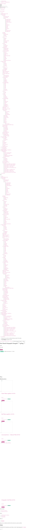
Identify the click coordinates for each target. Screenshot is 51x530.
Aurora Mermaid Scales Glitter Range (8, 124)
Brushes (5, 201)
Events (4, 66)
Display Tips (6, 49)
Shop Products (3, 14)
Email (1, 524)
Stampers (5, 36)
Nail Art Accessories (6, 51)
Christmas (5, 65)
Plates (5, 35)
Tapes (5, 54)
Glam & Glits (4, 162)
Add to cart (1, 349)
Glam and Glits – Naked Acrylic (8, 170)
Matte (7, 25)
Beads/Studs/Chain (7, 55)
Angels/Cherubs (8, 19)
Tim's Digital (24, 527)
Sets (6, 29)
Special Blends (5, 69)
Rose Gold (4, 70)
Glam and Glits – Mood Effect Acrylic (9, 169)
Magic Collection (5, 146)
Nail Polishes (6, 34)
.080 (5, 87)
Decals (4, 43)
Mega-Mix (5, 90)
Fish (6, 23)
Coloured (4, 140)
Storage (4, 32)
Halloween (6, 67)
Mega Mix (5, 81)
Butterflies (5, 106)
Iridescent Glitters (5, 77)
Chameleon (6, 127)
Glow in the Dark (5, 144)
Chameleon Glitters (5, 98)
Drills (5, 38)
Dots (5, 99)
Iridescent (7, 113)
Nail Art (4, 15)
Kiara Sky (5, 168)
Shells (5, 57)
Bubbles (5, 80)
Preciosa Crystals (5, 161)
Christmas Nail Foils (8, 22)
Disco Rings (6, 116)
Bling (5, 59)
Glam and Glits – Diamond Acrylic (9, 171)
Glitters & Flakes (3, 61)
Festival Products (3, 147)
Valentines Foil (8, 31)
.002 (5, 83)
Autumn (5, 228)
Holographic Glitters (6, 82)
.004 (5, 78)
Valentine (5, 68)
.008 (5, 85)
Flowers (5, 120)
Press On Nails (6, 50)
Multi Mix (5, 79)
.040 (5, 86)
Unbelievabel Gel (6, 156)
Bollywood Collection (6, 270)
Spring (5, 63)
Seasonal (4, 62)
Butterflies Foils (8, 21)
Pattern (7, 27)
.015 (5, 88)
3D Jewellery (6, 17)
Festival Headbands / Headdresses (6, 149)
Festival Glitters (5, 311)
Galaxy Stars (6, 101)
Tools (3, 37)
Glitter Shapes (5, 109)
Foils (5, 18)
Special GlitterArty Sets (4, 13)
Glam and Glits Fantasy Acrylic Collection (10, 172)
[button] (25, 174)
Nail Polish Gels (6, 16)
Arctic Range (6, 129)
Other (5, 122)
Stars (5, 100)
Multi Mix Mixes (6, 134)
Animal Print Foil (8, 20)
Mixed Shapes (8, 114)
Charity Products (5, 133)
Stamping (4, 33)
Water (5, 44)
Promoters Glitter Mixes (6, 73)
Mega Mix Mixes (6, 135)
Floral (7, 187)
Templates (5, 46)
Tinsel (5, 110)
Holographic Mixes (5, 297)
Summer (5, 64)
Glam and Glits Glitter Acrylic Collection (9, 163)
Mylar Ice (5, 130)
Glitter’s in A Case (5, 72)
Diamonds (5, 115)
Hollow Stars (8, 123)
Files (5, 39)
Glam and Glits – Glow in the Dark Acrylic (10, 167)
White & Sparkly (5, 125)
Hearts (5, 118)
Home (2, 12)
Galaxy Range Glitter (6, 132)
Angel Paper (6, 53)
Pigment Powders (3, 136)
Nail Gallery (3, 173)
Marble (7, 26)
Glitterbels (4, 151)
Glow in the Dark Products (6, 108)
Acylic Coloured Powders (7, 152)
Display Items (5, 47)
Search (1, 4)
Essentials (5, 42)
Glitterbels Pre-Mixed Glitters (8, 155)
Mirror (4, 141)
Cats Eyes (4, 143)
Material (5, 58)
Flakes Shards (6, 105)
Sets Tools (5, 41)
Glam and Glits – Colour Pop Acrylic (9, 165)
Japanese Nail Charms (7, 60)
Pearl (3, 74)
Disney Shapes (6, 117)
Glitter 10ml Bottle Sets (6, 71)
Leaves (5, 52)
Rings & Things (6, 48)
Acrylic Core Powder (7, 153)
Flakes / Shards (5, 126)
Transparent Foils (8, 30)
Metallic (4, 93)
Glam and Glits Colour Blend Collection (9, 164)
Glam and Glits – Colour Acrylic (8, 166)
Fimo (5, 56)
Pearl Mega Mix (6, 76)
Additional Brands (3, 150)
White (5, 138)
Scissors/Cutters (6, 40)
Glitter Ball (4, 107)
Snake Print (7, 28)
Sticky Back (6, 45)
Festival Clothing (3, 148)
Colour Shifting (5, 137)
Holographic (7, 24)
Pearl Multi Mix (6, 75)
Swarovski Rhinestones (6, 325)
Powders (4, 145)
